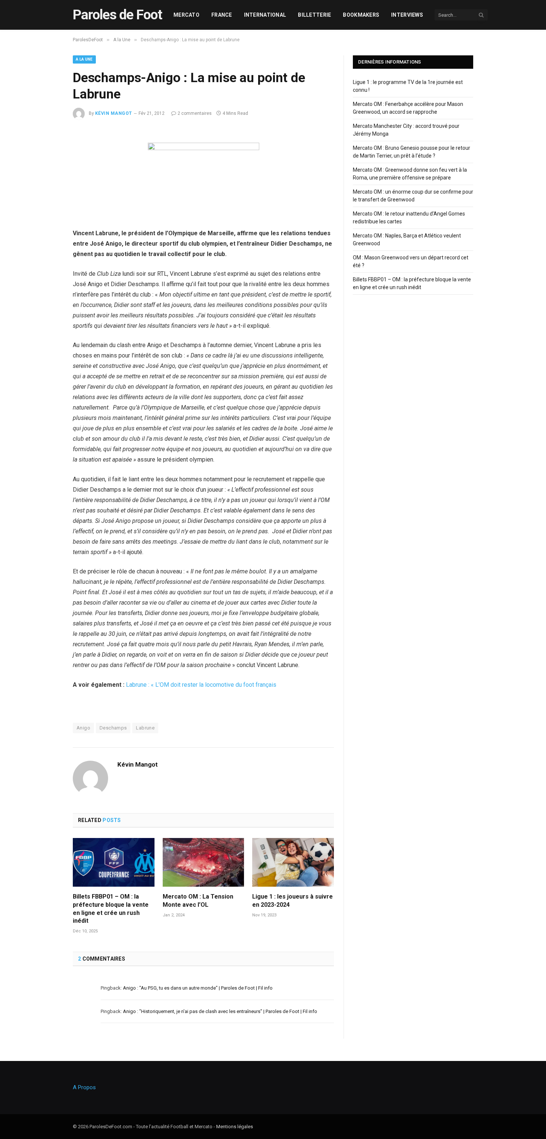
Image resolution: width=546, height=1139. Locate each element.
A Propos (84, 1087)
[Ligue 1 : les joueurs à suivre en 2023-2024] (293, 862)
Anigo (83, 728)
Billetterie (314, 15)
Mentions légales (234, 1126)
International (265, 15)
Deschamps (113, 728)
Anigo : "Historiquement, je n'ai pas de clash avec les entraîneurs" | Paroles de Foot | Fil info (220, 1011)
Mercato (186, 15)
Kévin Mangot (113, 113)
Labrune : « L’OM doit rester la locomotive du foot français (201, 684)
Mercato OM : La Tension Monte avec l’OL (198, 900)
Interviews (407, 15)
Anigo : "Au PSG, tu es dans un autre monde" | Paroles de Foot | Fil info (198, 988)
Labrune (145, 728)
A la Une (84, 59)
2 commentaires (195, 113)
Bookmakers (361, 15)
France (221, 15)
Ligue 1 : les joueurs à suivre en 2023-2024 (292, 900)
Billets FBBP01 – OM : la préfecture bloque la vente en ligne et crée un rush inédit (111, 908)
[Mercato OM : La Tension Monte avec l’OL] (203, 862)
